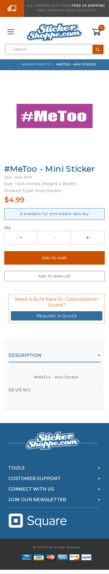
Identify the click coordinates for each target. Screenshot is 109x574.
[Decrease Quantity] (21, 237)
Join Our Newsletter (37, 499)
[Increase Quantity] (88, 237)
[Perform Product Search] (98, 49)
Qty (7, 227)
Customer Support (34, 478)
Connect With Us (31, 489)
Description (25, 355)
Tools (16, 467)
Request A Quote (57, 315)
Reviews (19, 390)
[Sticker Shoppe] (54, 31)
